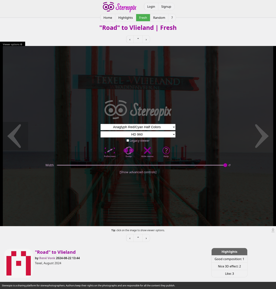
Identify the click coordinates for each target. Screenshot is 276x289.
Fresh (143, 18)
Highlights (125, 18)
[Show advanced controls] (138, 172)
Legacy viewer (139, 140)
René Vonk (47, 258)
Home (107, 18)
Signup (166, 7)
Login (151, 7)
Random (159, 18)
